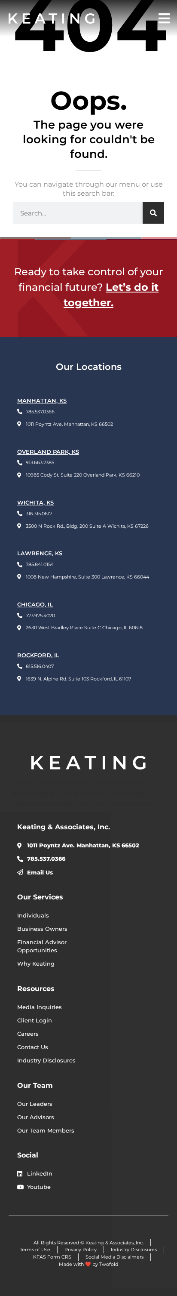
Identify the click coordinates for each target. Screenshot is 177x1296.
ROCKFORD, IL (38, 655)
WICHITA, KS (35, 502)
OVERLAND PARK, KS (48, 452)
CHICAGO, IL (35, 604)
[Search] (153, 213)
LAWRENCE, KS (39, 553)
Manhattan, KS (42, 400)
